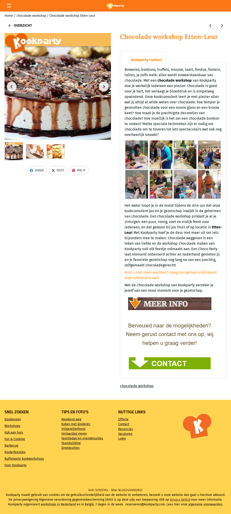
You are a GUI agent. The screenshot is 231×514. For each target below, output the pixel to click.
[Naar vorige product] (210, 25)
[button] (9, 5)
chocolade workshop (137, 386)
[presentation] (123, 54)
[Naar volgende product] (221, 25)
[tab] (143, 57)
